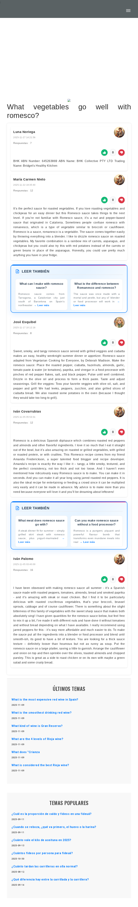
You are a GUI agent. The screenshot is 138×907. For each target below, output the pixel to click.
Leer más (43, 305)
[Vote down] (121, 152)
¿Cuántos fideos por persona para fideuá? (42, 853)
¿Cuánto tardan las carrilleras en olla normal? (45, 866)
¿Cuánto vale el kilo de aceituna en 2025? (41, 840)
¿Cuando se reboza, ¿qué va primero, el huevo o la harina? (54, 827)
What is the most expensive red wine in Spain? (45, 699)
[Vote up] (104, 152)
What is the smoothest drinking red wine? (42, 712)
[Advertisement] (69, 49)
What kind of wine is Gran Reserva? (37, 726)
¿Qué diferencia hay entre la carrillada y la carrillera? (50, 879)
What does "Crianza (26, 752)
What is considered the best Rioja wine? (40, 765)
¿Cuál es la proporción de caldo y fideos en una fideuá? (52, 814)
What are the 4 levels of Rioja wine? (37, 739)
